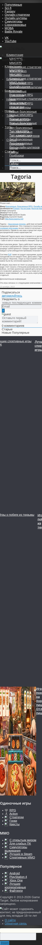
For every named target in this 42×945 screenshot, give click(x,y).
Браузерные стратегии (25, 99)
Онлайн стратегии (17, 14)
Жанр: (3, 206)
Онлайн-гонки (19, 87)
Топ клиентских (20, 135)
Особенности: (6, 209)
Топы (8, 127)
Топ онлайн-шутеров (24, 147)
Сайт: (2, 219)
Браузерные (13, 91)
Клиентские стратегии (25, 67)
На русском (25, 209)
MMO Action (18, 83)
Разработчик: (6, 215)
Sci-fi (8, 8)
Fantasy (10, 11)
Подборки (16, 155)
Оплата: (3, 213)
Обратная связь (16, 923)
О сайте (10, 920)
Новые (9, 111)
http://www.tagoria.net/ (14, 219)
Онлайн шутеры (16, 18)
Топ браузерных (21, 128)
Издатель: (4, 217)
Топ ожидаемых (20, 143)
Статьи (10, 151)
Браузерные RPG (21, 95)
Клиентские (14, 55)
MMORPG (16, 70)
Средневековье (15, 24)
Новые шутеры (20, 119)
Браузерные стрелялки (17, 105)
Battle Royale (13, 31)
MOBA (9, 28)
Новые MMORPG (21, 115)
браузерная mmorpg (17, 224)
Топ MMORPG (19, 131)
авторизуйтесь (12, 295)
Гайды (13, 164)
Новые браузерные (23, 111)
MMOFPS (15, 63)
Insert (4, 943)
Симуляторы (13, 21)
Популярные (13, 4)
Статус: (3, 211)
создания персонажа (9, 228)
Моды (13, 159)
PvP (10, 255)
